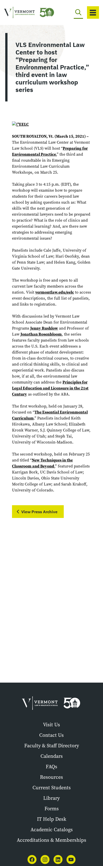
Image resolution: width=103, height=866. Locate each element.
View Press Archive (39, 511)
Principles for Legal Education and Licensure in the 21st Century (50, 388)
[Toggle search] (78, 12)
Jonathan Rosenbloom (41, 334)
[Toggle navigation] (93, 12)
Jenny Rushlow (44, 328)
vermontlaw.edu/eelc (54, 292)
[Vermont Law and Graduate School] (23, 12)
